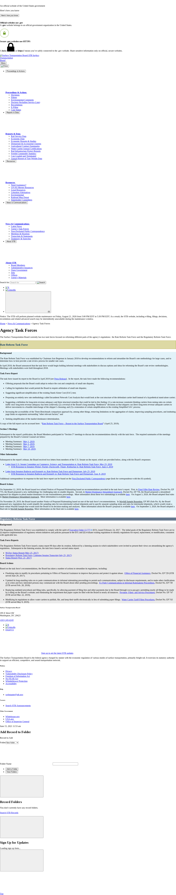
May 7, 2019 (28, 446)
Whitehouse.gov (13, 716)
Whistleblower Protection (17, 681)
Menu (3, 63)
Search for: (4, 282)
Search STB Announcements (18, 705)
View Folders (12, 772)
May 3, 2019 (28, 444)
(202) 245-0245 (7, 620)
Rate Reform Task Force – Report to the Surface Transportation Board (72, 423)
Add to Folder (12, 769)
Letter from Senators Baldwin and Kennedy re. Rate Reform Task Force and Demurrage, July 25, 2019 (50, 471)
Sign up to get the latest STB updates (57, 653)
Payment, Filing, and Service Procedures (137, 592)
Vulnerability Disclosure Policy (19, 674)
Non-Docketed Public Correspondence (89, 478)
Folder (3, 742)
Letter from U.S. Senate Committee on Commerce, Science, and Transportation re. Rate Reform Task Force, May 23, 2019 (59, 464)
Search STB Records (9, 813)
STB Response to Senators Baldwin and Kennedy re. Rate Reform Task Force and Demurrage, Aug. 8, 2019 (58, 474)
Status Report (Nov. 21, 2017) (19, 558)
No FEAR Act (12, 678)
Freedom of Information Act (18, 676)
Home (2, 323)
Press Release (60, 379)
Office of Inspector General (17, 721)
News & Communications (19, 323)
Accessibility (11, 683)
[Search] (41, 282)
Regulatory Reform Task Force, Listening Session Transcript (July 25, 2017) (39, 555)
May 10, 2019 (29, 449)
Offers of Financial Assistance (137, 573)
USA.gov (10, 719)
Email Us (10, 630)
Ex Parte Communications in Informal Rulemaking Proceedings (126, 583)
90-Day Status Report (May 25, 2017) (22, 553)
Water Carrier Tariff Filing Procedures (138, 599)
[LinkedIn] (11, 290)
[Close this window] (21, 786)
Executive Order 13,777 (79, 530)
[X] (7, 287)
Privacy (9, 671)
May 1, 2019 (28, 441)
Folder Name (5, 764)
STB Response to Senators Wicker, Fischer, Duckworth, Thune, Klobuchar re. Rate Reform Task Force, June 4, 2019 (62, 467)
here (128, 494)
